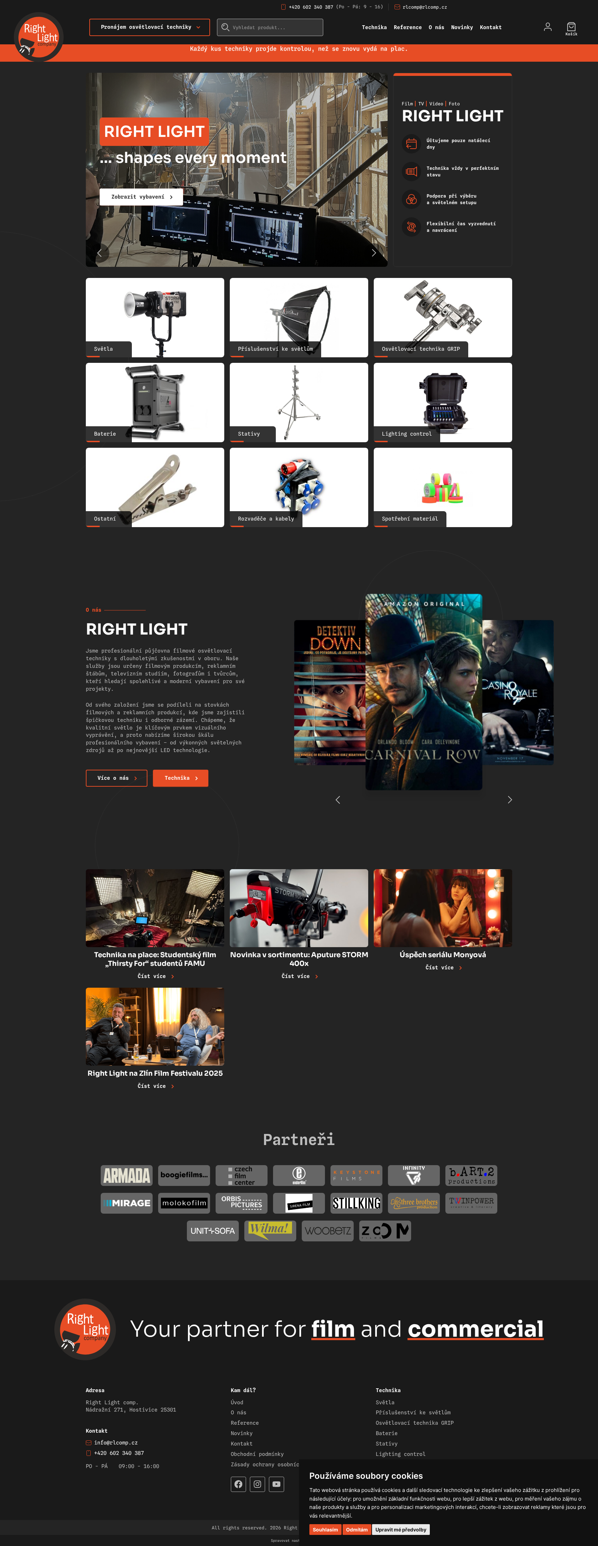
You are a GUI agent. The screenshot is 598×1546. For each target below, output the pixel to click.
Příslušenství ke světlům (413, 1412)
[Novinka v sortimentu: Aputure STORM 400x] (299, 908)
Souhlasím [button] (325, 1529)
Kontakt (491, 27)
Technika (374, 27)
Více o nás (113, 778)
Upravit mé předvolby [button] (400, 1529)
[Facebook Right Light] (238, 1484)
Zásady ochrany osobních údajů (276, 1464)
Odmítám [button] (357, 1529)
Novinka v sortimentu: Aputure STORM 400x (299, 959)
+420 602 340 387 (311, 7)
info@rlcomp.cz (116, 1443)
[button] (373, 253)
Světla (385, 1402)
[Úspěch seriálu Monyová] (443, 908)
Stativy (387, 1444)
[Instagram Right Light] (257, 1484)
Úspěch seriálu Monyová (443, 955)
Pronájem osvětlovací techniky (146, 27)
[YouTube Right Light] (276, 1484)
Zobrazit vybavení (137, 197)
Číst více (152, 976)
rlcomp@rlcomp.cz (425, 7)
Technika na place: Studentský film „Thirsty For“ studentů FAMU (155, 959)
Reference (408, 27)
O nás (436, 27)
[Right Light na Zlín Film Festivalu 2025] (155, 1027)
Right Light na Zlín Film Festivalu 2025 (155, 1073)
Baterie (387, 1433)
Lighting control (401, 1454)
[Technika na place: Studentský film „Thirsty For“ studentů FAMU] (155, 908)
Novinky (462, 27)
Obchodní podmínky (257, 1454)
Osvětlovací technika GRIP (415, 1423)
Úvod (237, 1402)
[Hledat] (225, 27)
